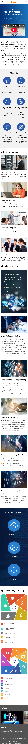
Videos (4, 708)
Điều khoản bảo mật (5, 731)
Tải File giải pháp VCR (9, 18)
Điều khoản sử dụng (14, 731)
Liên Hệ (20, 731)
